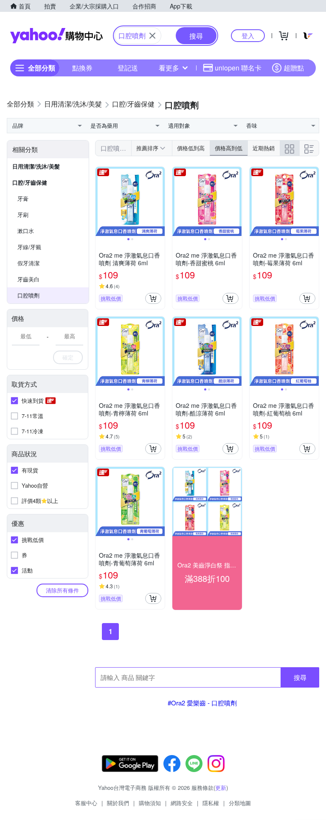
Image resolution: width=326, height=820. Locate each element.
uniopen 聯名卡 (238, 68)
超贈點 (294, 68)
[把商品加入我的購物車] (153, 298)
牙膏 (22, 198)
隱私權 (210, 803)
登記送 (128, 68)
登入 (248, 35)
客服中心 (86, 803)
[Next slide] (159, 201)
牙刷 (22, 215)
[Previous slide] (101, 201)
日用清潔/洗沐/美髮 (36, 166)
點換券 (82, 68)
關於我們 (118, 803)
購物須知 (150, 803)
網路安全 (182, 803)
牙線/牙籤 (29, 247)
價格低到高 (191, 148)
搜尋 (300, 677)
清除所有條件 (62, 590)
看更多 (169, 68)
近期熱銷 (264, 148)
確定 (67, 357)
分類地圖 (240, 803)
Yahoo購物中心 (56, 35)
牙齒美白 (28, 279)
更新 (220, 787)
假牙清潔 (28, 263)
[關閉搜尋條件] (152, 36)
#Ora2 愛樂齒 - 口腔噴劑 (202, 702)
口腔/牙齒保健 (29, 182)
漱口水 (25, 231)
